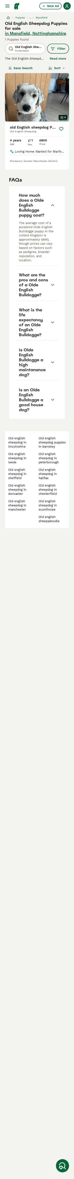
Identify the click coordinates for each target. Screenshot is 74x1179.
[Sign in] (67, 6)
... (30, 17)
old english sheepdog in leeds (17, 458)
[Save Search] (62, 1165)
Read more (58, 58)
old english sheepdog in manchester (17, 505)
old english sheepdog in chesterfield (48, 490)
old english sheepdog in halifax (48, 474)
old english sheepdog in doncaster (17, 490)
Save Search (23, 68)
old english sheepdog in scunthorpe (48, 505)
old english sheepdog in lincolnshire (17, 442)
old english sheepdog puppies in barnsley (52, 442)
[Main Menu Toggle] (7, 6)
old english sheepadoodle (49, 519)
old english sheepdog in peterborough (49, 458)
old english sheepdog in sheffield (17, 474)
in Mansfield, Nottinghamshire (35, 33)
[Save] (61, 129)
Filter (61, 49)
